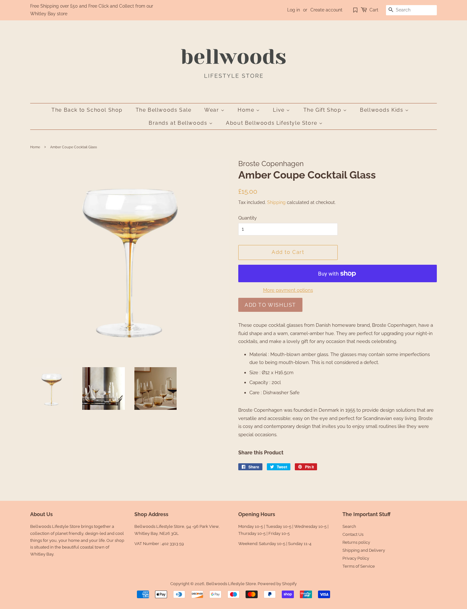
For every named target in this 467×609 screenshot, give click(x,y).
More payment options (288, 290)
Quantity (247, 218)
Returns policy (356, 542)
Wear (212, 110)
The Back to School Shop (87, 110)
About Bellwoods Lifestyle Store (272, 123)
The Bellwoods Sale (164, 110)
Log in (293, 9)
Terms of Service (358, 566)
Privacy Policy (355, 558)
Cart (373, 9)
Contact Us (352, 534)
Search (349, 526)
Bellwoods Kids (382, 110)
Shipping (276, 202)
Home (247, 110)
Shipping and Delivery (363, 550)
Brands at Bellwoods (179, 123)
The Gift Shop (323, 110)
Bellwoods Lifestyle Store (231, 583)
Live (279, 110)
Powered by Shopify (277, 583)
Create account (326, 9)
